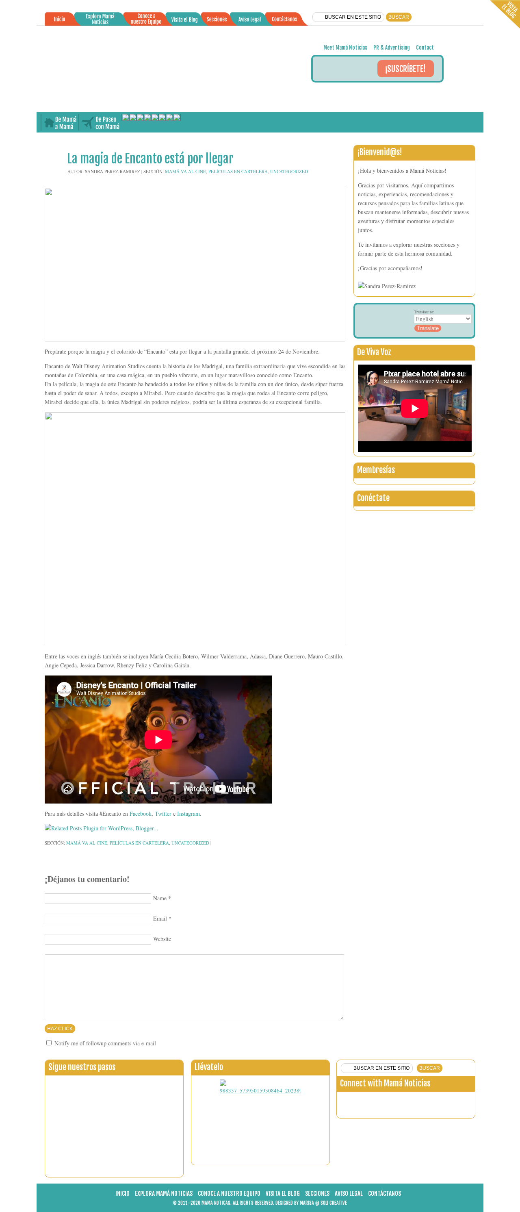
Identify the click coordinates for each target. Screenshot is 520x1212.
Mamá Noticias (260, 69)
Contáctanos (384, 1193)
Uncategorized (289, 171)
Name (160, 898)
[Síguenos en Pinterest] (417, 94)
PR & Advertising (391, 47)
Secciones (317, 1193)
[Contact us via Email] (406, 1103)
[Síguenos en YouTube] (435, 94)
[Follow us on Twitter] (370, 1103)
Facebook (141, 813)
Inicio (122, 1193)
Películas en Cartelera (238, 171)
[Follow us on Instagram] (388, 1103)
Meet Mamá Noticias (345, 47)
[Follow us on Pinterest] (441, 1103)
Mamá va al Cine (185, 171)
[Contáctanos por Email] (380, 94)
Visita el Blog (283, 1193)
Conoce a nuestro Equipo (229, 1193)
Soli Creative (334, 1203)
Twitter (163, 813)
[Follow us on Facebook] (352, 1103)
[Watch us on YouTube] (459, 1103)
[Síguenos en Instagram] (362, 94)
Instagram (188, 813)
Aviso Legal (349, 1193)
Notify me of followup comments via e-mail (105, 1043)
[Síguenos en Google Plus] (398, 94)
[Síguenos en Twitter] (344, 94)
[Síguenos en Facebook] (325, 94)
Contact (425, 47)
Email (160, 918)
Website (162, 939)
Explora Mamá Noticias (164, 1193)
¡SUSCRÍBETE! (405, 69)
